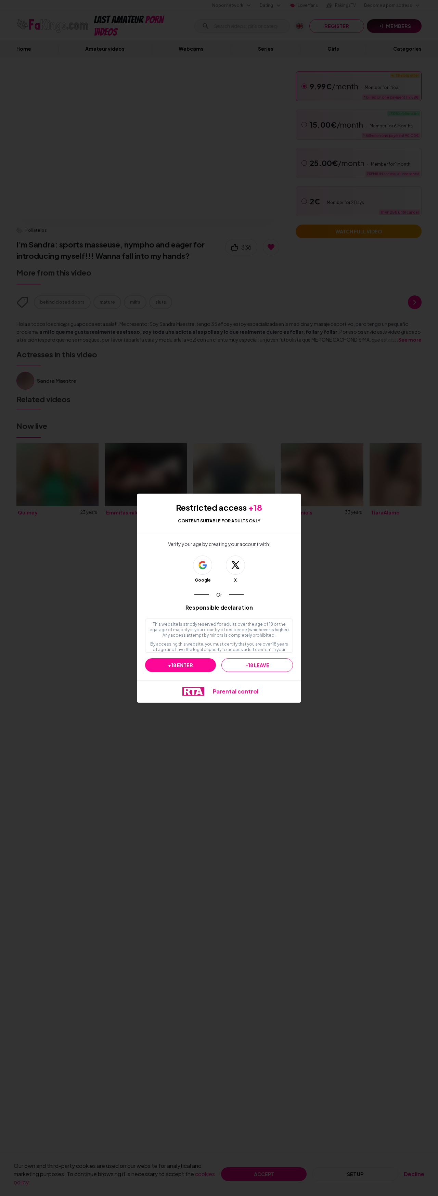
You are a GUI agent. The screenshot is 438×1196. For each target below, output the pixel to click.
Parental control (235, 691)
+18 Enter (180, 665)
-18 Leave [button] (257, 665)
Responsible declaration (219, 607)
